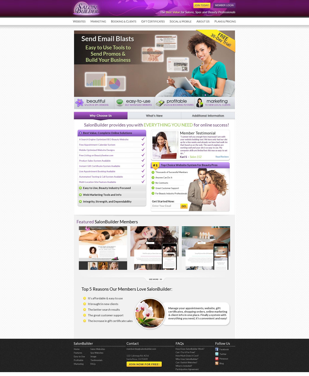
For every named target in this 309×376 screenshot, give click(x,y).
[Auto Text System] (202, 95)
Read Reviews (222, 156)
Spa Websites (96, 352)
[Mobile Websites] (223, 95)
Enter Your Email (161, 205)
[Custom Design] (226, 95)
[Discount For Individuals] (213, 95)
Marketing (79, 364)
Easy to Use (79, 356)
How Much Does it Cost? (187, 355)
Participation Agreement (187, 369)
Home (77, 349)
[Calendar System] (207, 95)
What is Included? (184, 366)
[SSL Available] (220, 95)
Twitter (223, 354)
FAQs (93, 364)
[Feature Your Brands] (231, 95)
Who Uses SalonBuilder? (187, 359)
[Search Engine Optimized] (228, 95)
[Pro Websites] (210, 95)
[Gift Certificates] (218, 95)
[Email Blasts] (205, 95)
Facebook (224, 349)
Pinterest (224, 358)
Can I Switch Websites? (186, 362)
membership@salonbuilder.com (141, 349)
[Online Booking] (215, 95)
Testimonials (96, 360)
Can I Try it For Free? (185, 352)
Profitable (78, 360)
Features (78, 352)
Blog (222, 363)
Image (93, 356)
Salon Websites (97, 349)
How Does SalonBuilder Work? (190, 349)
